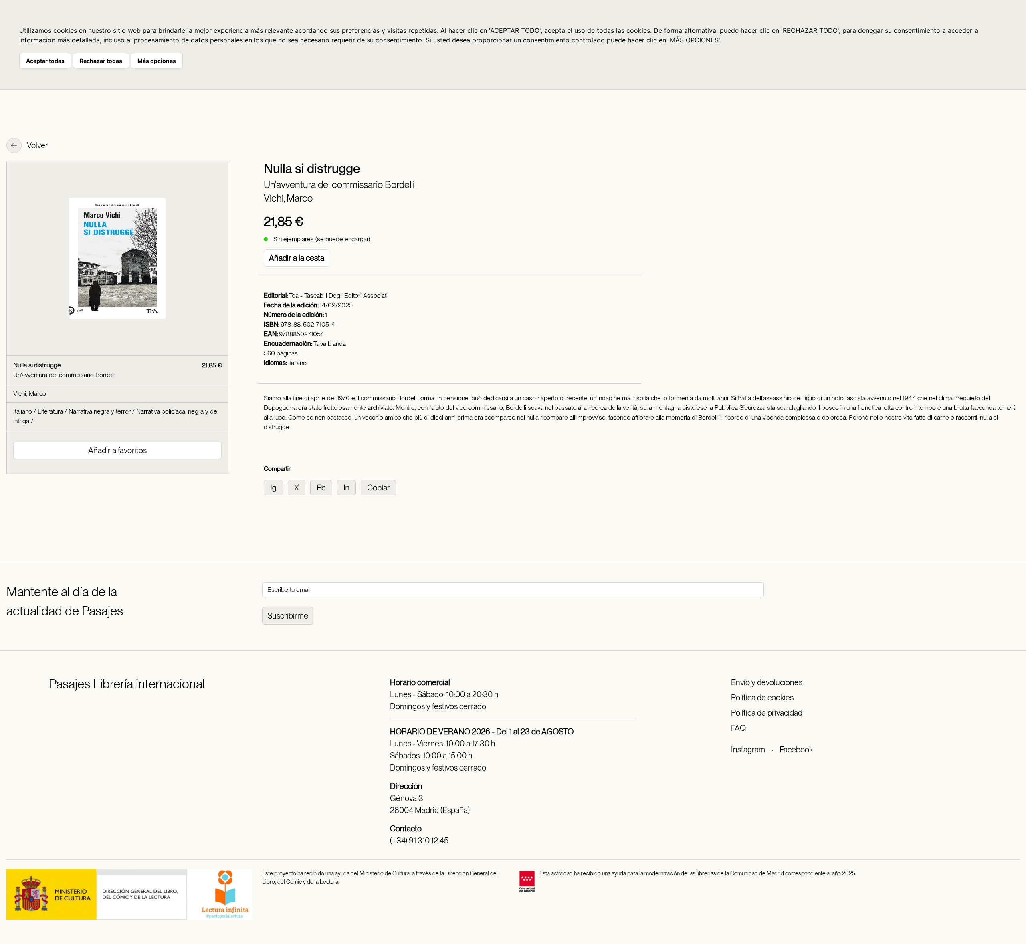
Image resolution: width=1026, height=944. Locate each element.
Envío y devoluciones (766, 682)
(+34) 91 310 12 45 (419, 840)
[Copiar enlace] (380, 487)
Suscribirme (287, 616)
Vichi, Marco (288, 198)
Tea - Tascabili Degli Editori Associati (338, 295)
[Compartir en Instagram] (276, 487)
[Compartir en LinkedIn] (349, 487)
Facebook (796, 749)
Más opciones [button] (156, 60)
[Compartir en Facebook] (323, 487)
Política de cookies (762, 697)
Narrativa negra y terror (100, 411)
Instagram (748, 749)
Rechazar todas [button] (101, 60)
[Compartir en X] (299, 487)
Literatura (50, 411)
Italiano (22, 411)
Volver (37, 145)
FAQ (738, 728)
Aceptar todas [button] (45, 60)
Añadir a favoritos (117, 450)
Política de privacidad (766, 713)
